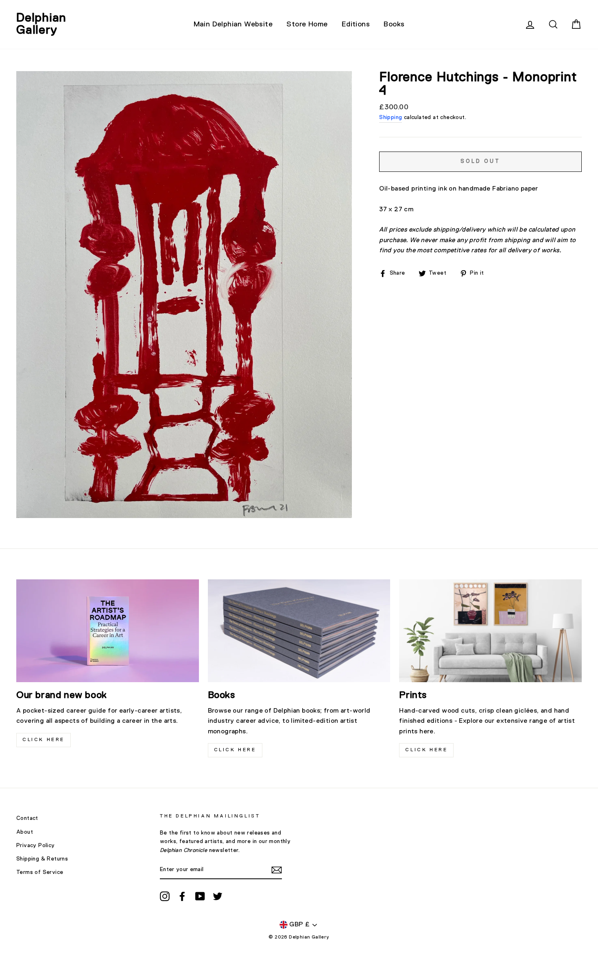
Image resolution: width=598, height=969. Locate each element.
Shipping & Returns (42, 859)
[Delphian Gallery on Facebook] (182, 896)
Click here (235, 750)
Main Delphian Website (233, 24)
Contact (27, 818)
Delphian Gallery (41, 24)
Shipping (390, 117)
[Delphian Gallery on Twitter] (218, 896)
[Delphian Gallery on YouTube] (200, 896)
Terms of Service (39, 872)
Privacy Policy (35, 845)
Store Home (306, 24)
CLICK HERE (43, 739)
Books (394, 24)
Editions (356, 24)
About (24, 832)
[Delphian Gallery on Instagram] (165, 896)
